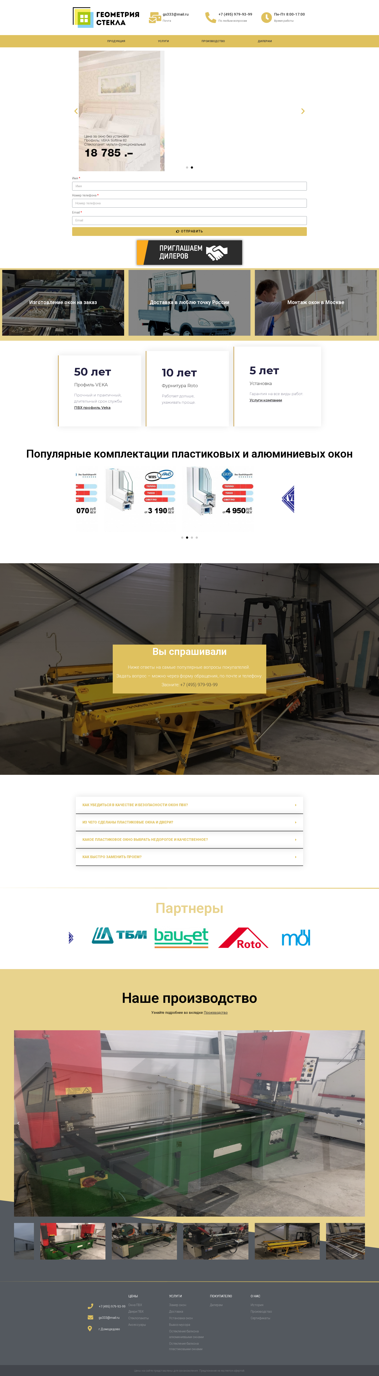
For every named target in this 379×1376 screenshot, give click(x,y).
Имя (75, 178)
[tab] (189, 805)
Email (76, 212)
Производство (213, 41)
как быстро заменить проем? (112, 857)
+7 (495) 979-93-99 (235, 14)
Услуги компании (266, 400)
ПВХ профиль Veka (92, 408)
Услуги (163, 41)
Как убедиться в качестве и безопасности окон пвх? (135, 805)
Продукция (116, 41)
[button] (187, 167)
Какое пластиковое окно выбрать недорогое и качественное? (145, 840)
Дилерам (265, 41)
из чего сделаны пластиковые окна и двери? (127, 822)
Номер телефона (84, 195)
